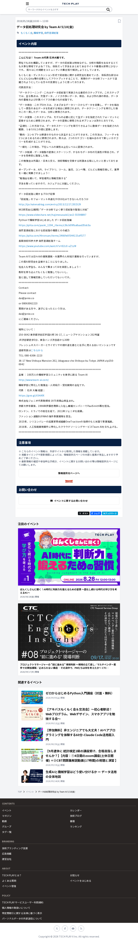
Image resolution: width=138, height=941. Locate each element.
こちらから (37, 350)
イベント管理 (9, 886)
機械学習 (38, 32)
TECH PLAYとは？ (12, 875)
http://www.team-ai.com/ (34, 379)
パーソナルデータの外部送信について (22, 918)
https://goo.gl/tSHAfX (31, 395)
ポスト (85, 513)
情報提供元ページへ (69, 473)
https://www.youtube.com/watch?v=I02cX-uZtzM (47, 246)
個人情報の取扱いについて (16, 907)
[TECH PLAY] (70, 4)
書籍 (72, 821)
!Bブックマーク (110, 513)
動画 (4, 821)
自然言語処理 (51, 32)
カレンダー (76, 810)
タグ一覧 (6, 832)
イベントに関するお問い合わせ (71, 500)
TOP (20, 791)
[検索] (108, 9)
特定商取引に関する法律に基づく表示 (22, 913)
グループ (6, 826)
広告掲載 (6, 853)
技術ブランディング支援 (15, 848)
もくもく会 (26, 32)
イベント (30, 791)
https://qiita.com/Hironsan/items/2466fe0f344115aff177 (52, 235)
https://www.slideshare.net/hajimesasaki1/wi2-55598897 (52, 214)
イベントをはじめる (80, 880)
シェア (97, 513)
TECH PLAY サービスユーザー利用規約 (22, 902)
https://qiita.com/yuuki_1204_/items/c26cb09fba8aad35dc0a (55, 225)
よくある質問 (9, 880)
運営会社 (6, 859)
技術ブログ (76, 815)
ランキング (76, 826)
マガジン (6, 815)
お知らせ (74, 875)
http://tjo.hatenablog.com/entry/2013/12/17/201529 (50, 204)
